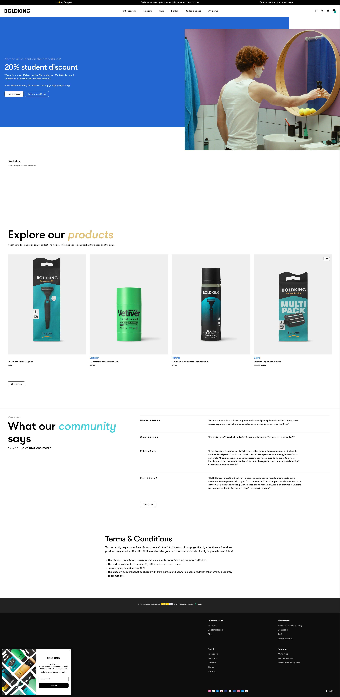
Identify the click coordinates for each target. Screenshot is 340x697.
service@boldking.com (289, 662)
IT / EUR (329, 691)
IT (316, 10)
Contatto (282, 649)
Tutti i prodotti (129, 11)
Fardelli (174, 11)
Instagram (213, 658)
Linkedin (212, 662)
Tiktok (211, 667)
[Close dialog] (69, 651)
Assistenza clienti (286, 658)
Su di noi (212, 625)
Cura (161, 11)
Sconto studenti (285, 638)
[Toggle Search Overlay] (322, 11)
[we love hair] (17, 11)
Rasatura (147, 11)
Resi (280, 634)
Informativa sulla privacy (290, 625)
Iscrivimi (53, 685)
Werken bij (283, 654)
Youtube (212, 671)
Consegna (283, 629)
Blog (210, 634)
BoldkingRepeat (193, 11)
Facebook (213, 654)
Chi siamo (213, 11)
